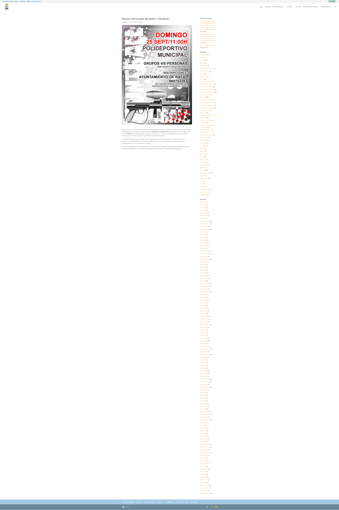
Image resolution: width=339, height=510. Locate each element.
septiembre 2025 (205, 229)
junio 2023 (203, 300)
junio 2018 (203, 461)
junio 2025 (203, 235)
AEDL (201, 57)
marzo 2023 (203, 308)
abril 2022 (203, 335)
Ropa (201, 181)
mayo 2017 (203, 474)
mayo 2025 (203, 237)
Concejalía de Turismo (206, 135)
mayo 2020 (203, 398)
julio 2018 (203, 458)
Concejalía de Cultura (206, 87)
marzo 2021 (203, 371)
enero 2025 (203, 248)
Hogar (201, 167)
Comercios (203, 76)
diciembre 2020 (204, 379)
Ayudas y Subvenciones (207, 68)
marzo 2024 (203, 275)
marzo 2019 (203, 436)
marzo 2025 (203, 243)
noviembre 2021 (204, 349)
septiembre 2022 (205, 324)
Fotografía (203, 162)
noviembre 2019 (204, 414)
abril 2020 (203, 401)
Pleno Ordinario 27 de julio (208, 45)
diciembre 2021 (204, 346)
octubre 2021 (204, 352)
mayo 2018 (203, 463)
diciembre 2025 (204, 221)
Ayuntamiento (204, 71)
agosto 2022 (203, 327)
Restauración (204, 178)
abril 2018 (203, 466)
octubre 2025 (204, 226)
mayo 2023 (203, 303)
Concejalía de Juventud (207, 108)
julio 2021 (203, 360)
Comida (202, 79)
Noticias (267, 7)
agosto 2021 (203, 357)
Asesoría (202, 63)
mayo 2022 (203, 332)
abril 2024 (203, 273)
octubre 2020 (204, 384)
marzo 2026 (203, 213)
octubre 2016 (204, 491)
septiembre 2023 (205, 292)
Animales (202, 60)
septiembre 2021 (205, 354)
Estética (202, 154)
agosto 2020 (203, 390)
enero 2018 (203, 471)
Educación (203, 146)
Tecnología (203, 195)
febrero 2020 (204, 406)
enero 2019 (203, 441)
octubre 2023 (204, 289)
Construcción (204, 137)
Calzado (202, 74)
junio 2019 (203, 428)
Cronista (298, 7)
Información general (128, 502)
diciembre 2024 (204, 251)
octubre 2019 (204, 417)
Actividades (203, 55)
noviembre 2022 (204, 319)
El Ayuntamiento (278, 7)
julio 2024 (203, 264)
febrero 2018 (204, 469)
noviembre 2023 (204, 286)
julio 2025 (203, 232)
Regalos (202, 176)
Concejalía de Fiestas (206, 100)
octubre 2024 (204, 256)
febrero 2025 (204, 245)
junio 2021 (203, 362)
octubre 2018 (204, 450)
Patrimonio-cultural (205, 173)
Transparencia (169, 502)
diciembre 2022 (204, 316)
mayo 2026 (203, 207)
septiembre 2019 (205, 420)
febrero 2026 (204, 215)
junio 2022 (203, 330)
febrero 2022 (204, 341)
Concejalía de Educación (207, 92)
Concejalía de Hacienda (207, 102)
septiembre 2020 (205, 387)
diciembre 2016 (204, 485)
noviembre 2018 (204, 447)
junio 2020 (203, 395)
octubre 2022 (204, 322)
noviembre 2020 (204, 382)
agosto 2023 (203, 294)
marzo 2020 (203, 403)
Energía (202, 148)
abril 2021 (203, 368)
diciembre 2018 (204, 444)
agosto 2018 (203, 455)
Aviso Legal (193, 502)
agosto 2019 (203, 422)
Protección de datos (182, 502)
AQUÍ (182, 149)
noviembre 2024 (204, 254)
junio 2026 (203, 205)
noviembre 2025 (204, 224)
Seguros (202, 186)
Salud (201, 184)
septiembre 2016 (205, 493)
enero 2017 (203, 482)
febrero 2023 (204, 311)
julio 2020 (203, 392)
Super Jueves (204, 192)
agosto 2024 (203, 262)
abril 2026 (203, 210)
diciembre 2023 (204, 283)
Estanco (202, 151)
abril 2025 (203, 240)
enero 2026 (203, 218)
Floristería (203, 159)
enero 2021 (203, 376)
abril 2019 (203, 433)
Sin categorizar (204, 189)
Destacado (203, 140)
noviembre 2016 (204, 488)
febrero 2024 (204, 278)
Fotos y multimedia (149, 502)
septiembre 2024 (205, 259)
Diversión (203, 143)
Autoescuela (203, 65)
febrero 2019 (204, 439)
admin (126, 22)
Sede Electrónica (326, 7)
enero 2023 (203, 313)
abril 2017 (203, 477)
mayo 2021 (203, 365)
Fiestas (202, 156)
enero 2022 (203, 343)
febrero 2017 (204, 480)
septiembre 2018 (205, 452)
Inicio (261, 7)
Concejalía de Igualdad (206, 105)
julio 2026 (203, 202)
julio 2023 (203, 297)
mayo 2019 (203, 431)
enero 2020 (203, 409)
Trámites (160, 502)
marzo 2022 (203, 338)
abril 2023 (203, 305)
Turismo (289, 7)
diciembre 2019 (204, 412)
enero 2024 (203, 281)
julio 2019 (203, 425)
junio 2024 (203, 267)
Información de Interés (310, 7)
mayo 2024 (203, 270)
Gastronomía (204, 165)
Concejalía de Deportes (207, 89)
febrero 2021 (204, 373)
